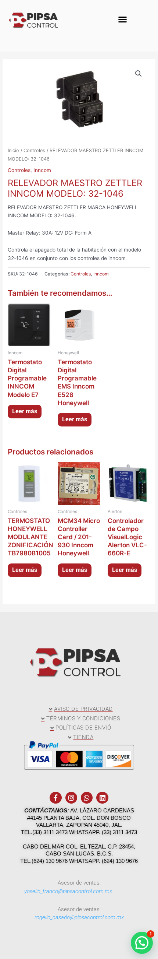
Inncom (42, 170)
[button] (123, 20)
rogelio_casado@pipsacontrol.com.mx (79, 917)
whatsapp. (85, 832)
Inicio (13, 150)
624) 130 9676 (121, 861)
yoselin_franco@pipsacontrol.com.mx (68, 891)
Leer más (24, 411)
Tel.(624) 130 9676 (44, 861)
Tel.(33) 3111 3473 (44, 832)
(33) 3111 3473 (119, 832)
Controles (34, 150)
